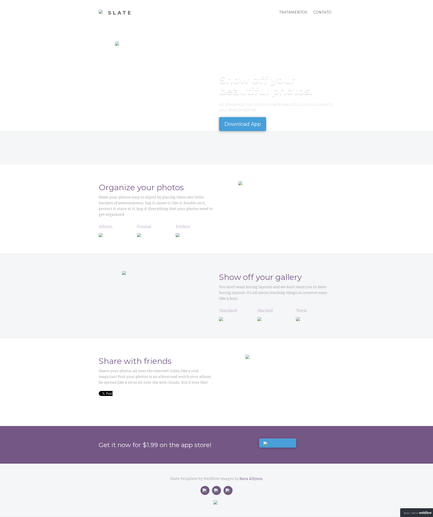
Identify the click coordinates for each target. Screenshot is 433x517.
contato (322, 12)
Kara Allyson (251, 478)
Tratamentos (293, 12)
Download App (242, 124)
